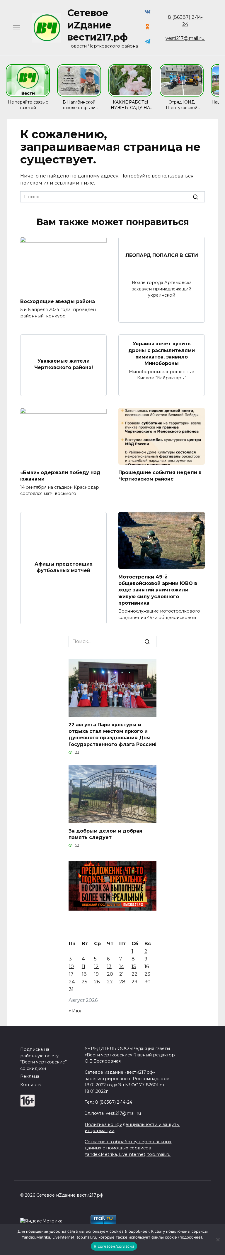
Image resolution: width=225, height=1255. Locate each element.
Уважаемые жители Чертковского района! (63, 364)
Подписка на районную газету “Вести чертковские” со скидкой (43, 1059)
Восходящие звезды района (57, 301)
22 (134, 974)
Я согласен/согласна (114, 1246)
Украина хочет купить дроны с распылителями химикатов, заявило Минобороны (161, 353)
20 (110, 974)
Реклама (29, 1076)
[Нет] (218, 1239)
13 (109, 966)
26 (97, 982)
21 (121, 974)
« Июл (76, 1011)
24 (72, 982)
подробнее (136, 1231)
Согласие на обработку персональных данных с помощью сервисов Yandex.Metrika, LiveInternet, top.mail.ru (128, 1148)
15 (134, 966)
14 (121, 966)
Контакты (30, 1084)
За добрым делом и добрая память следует (105, 834)
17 (71, 974)
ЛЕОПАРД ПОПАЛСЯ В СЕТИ (161, 255)
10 (71, 966)
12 (96, 966)
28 (122, 982)
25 (84, 982)
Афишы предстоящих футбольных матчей (63, 567)
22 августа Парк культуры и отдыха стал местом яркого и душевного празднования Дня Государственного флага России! (112, 734)
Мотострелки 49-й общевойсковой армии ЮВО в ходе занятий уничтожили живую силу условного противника (157, 590)
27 (110, 982)
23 (147, 974)
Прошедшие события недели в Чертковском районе (160, 476)
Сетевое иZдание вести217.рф (97, 25)
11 (83, 966)
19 (96, 974)
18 (84, 974)
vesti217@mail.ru (185, 38)
